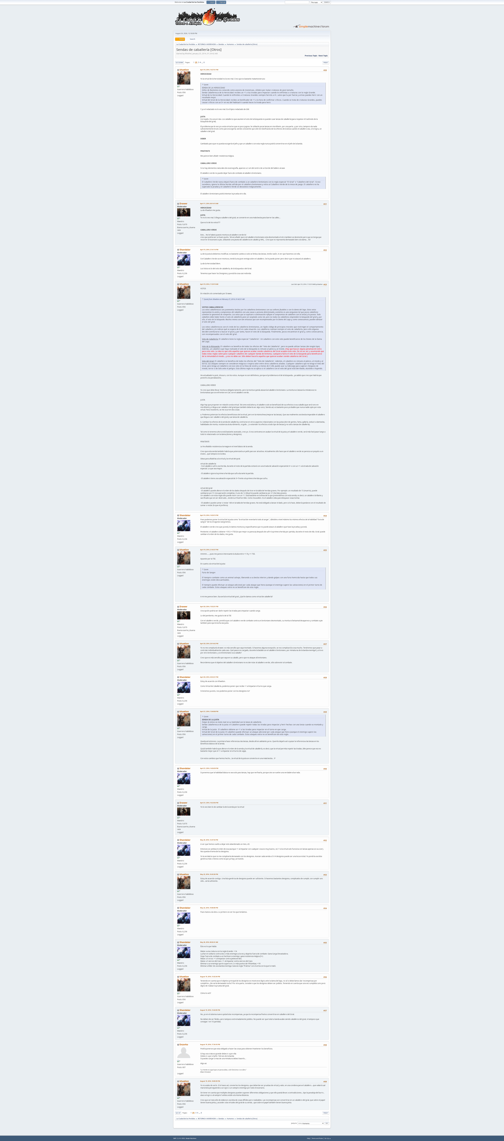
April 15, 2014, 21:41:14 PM (209, 250)
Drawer (183, 203)
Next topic (323, 55)
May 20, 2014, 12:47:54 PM (209, 840)
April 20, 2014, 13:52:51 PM (209, 606)
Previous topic (311, 55)
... (202, 62)
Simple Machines (191, 1138)
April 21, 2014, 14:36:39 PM (209, 768)
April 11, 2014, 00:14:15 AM (209, 203)
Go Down (179, 63)
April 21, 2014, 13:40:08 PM (209, 711)
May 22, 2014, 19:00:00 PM (209, 908)
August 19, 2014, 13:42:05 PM (210, 1010)
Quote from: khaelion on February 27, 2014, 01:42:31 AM (224, 299)
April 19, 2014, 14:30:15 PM (209, 515)
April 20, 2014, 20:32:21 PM (209, 677)
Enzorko (184, 1044)
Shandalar (185, 249)
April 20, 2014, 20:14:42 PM (209, 643)
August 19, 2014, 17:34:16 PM (210, 1044)
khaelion (184, 69)
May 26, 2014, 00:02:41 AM (209, 942)
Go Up (178, 1113)
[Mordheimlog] (178, 1070)
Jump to (294, 1123)
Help (308, 1138)
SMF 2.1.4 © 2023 (179, 1138)
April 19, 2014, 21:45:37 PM (209, 550)
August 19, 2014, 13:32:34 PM (210, 977)
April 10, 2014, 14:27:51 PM (209, 70)
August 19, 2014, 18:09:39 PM (210, 1081)
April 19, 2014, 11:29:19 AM (209, 284)
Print (326, 63)
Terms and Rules (317, 1138)
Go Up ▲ (328, 1138)
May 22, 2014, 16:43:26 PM (209, 874)
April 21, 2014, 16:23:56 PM (209, 803)
